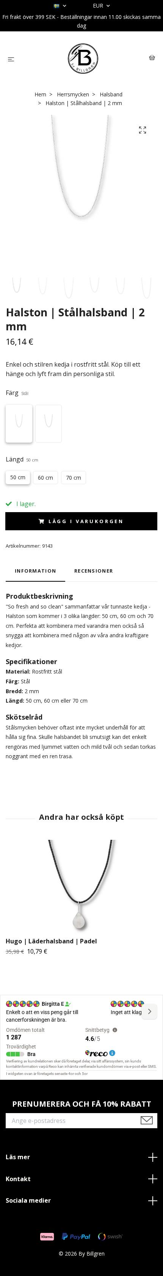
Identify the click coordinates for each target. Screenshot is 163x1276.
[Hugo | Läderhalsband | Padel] (81, 887)
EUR (99, 5)
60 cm (45, 477)
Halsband (111, 94)
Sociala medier (28, 1200)
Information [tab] (35, 570)
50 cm (17, 477)
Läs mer (18, 1157)
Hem (40, 94)
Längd (22, 459)
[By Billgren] (83, 58)
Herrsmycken (73, 94)
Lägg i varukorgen (86, 521)
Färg (17, 393)
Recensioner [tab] (93, 570)
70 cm (73, 477)
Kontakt (18, 1179)
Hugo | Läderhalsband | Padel (51, 941)
